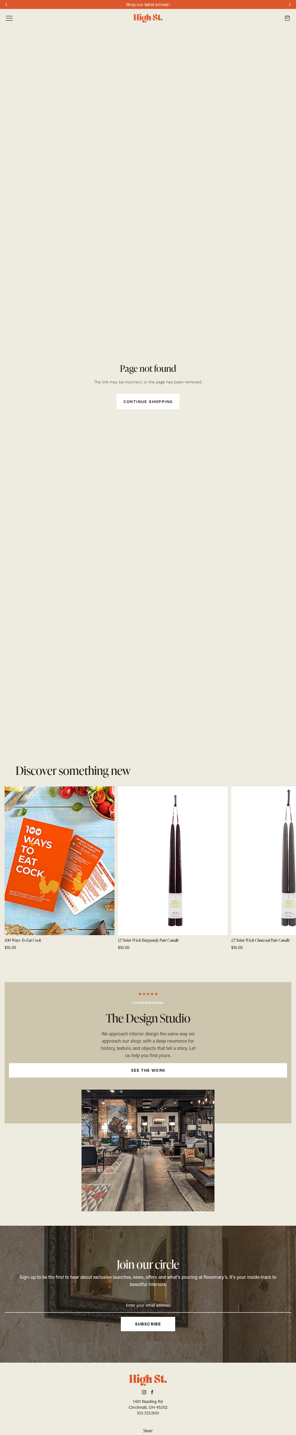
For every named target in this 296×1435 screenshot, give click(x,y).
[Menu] (9, 18)
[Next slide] (285, 868)
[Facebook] (152, 1392)
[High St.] (148, 18)
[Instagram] (144, 1392)
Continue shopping (148, 401)
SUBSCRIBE (148, 1324)
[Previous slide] (11, 868)
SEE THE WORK (148, 1070)
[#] (148, 1052)
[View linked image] (148, 1150)
